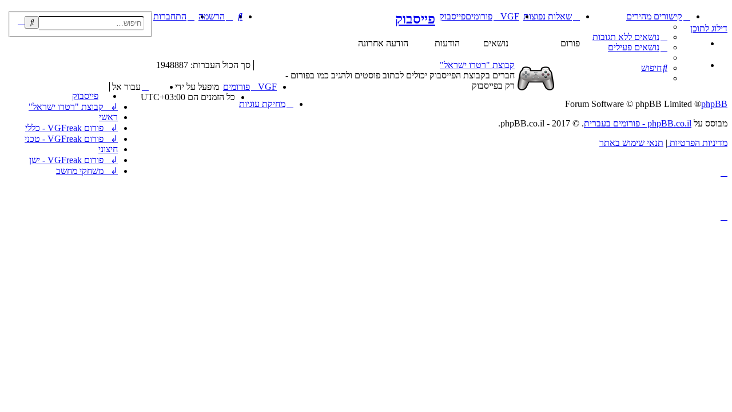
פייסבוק (415, 18)
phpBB (714, 104)
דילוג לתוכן (708, 28)
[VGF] (720, 14)
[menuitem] (629, 37)
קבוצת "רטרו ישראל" (477, 65)
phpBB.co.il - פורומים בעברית (637, 123)
